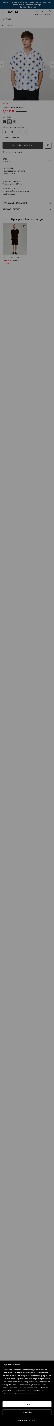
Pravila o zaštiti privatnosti (25, 1394)
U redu (27, 1404)
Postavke (27, 1412)
